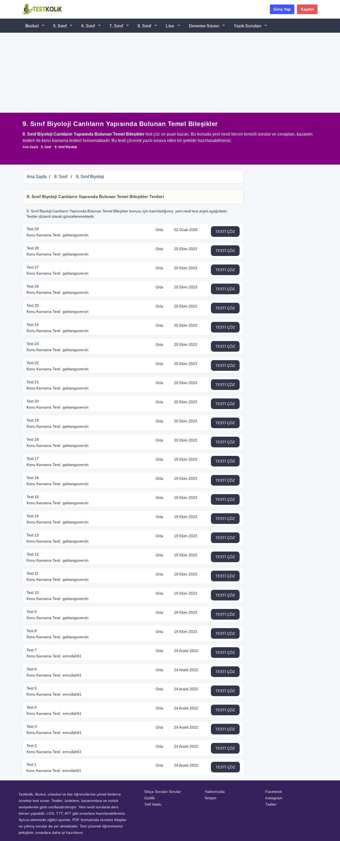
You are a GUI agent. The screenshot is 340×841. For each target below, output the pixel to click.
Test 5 (32, 688)
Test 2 (32, 745)
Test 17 (33, 458)
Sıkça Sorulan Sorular (162, 791)
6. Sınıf (88, 26)
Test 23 (33, 344)
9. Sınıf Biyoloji (66, 147)
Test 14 (33, 516)
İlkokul (32, 26)
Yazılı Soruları (248, 26)
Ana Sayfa (30, 147)
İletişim (210, 798)
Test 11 (33, 573)
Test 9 (32, 611)
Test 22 (33, 363)
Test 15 (33, 497)
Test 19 (33, 420)
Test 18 (33, 439)
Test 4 (32, 707)
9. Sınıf (46, 147)
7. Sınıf (116, 26)
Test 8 (32, 631)
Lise (170, 26)
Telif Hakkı (153, 804)
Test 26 (33, 286)
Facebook (273, 791)
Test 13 (33, 535)
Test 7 (32, 650)
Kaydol (307, 9)
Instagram (273, 798)
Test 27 (33, 267)
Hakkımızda (215, 791)
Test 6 (32, 669)
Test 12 (33, 554)
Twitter (271, 804)
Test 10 (33, 592)
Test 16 (33, 478)
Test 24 (33, 324)
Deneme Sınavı (204, 26)
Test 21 (33, 382)
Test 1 (31, 764)
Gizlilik (149, 798)
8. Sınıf (145, 26)
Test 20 (33, 401)
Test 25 (33, 305)
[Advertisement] (170, 73)
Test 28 (33, 248)
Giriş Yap (282, 9)
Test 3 (32, 726)
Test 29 (33, 229)
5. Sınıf (60, 26)
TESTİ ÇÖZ (225, 231)
